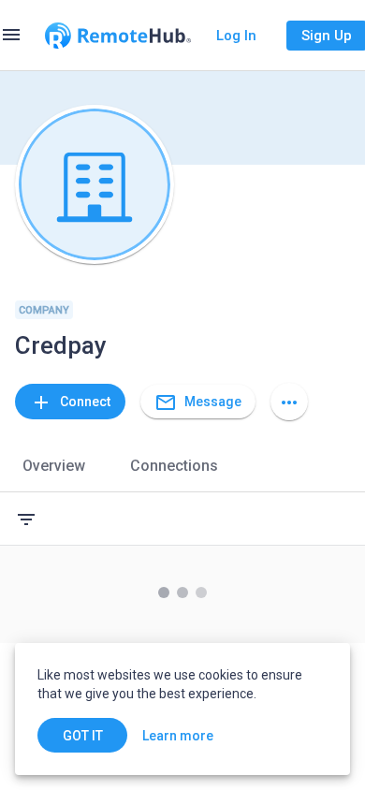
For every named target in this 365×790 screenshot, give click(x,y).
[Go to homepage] (118, 36)
